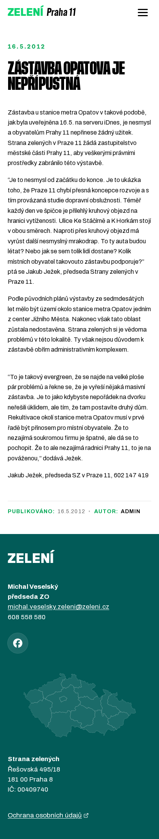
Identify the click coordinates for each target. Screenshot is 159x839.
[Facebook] (18, 643)
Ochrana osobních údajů (45, 815)
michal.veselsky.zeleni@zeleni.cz (58, 606)
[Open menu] (142, 12)
